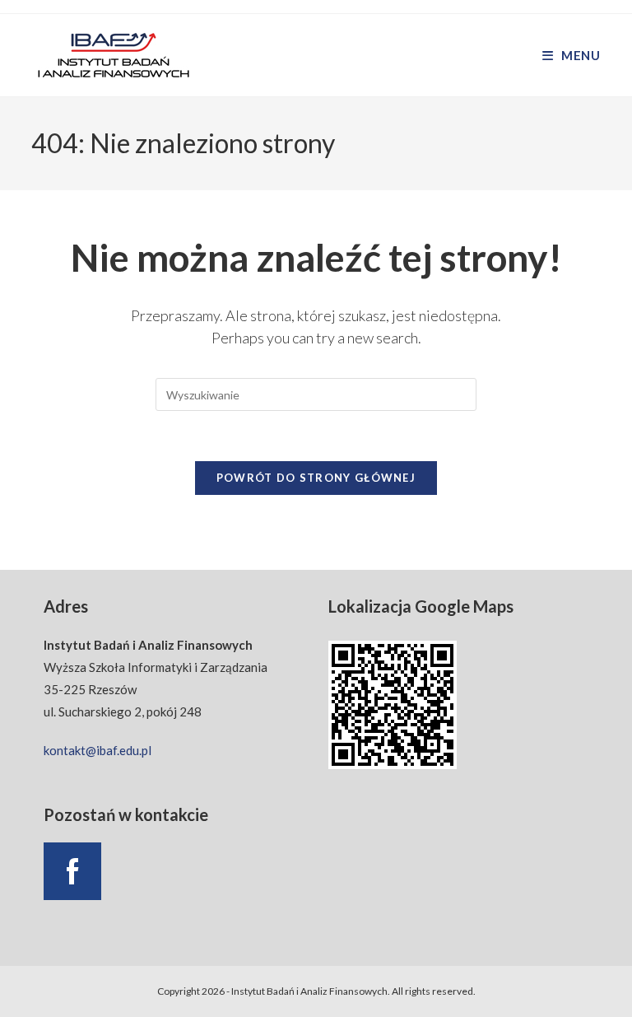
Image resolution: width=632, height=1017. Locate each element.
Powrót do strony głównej (316, 477)
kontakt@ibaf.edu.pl (97, 750)
